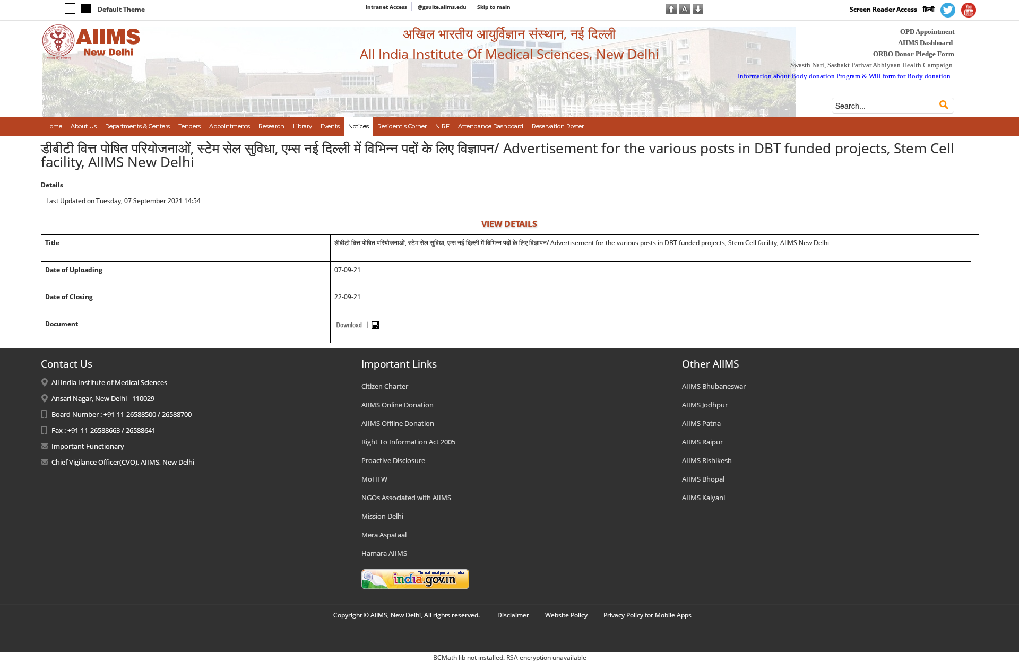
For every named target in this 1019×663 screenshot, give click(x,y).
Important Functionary (87, 446)
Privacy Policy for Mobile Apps (647, 615)
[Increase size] (671, 8)
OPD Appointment (927, 32)
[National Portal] (415, 578)
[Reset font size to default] (684, 8)
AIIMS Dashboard (925, 43)
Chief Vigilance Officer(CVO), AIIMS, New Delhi (122, 462)
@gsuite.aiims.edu (442, 7)
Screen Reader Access (883, 9)
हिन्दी (929, 9)
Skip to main (494, 7)
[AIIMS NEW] (91, 41)
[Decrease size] (698, 8)
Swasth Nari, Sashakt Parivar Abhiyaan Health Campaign (871, 65)
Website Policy (566, 615)
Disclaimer (513, 615)
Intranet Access (386, 7)
